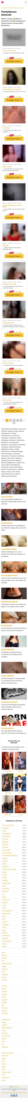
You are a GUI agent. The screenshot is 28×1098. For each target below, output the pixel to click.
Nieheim (4, 875)
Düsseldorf (5, 974)
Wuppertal (5, 1000)
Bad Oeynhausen (7, 911)
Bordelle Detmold (7, 649)
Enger (4, 916)
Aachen (4, 1030)
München (4, 958)
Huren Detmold (6, 523)
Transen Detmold (7, 675)
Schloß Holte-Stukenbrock (9, 855)
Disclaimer (25, 1092)
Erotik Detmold (6, 625)
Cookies (17, 1092)
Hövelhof (4, 861)
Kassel (4, 1069)
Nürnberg (4, 991)
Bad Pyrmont (6, 899)
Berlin (3, 952)
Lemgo (4, 831)
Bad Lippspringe (7, 853)
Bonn (3, 1005)
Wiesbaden (5, 1013)
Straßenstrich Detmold (9, 601)
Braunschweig (6, 1036)
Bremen (4, 977)
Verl (3, 894)
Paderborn (5, 891)
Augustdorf (5, 828)
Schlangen (5, 842)
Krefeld (4, 1038)
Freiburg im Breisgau (8, 1053)
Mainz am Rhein (6, 1072)
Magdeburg (5, 1047)
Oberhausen (5, 1055)
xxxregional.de (16, 1086)
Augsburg (4, 1025)
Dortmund (4, 969)
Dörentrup (5, 839)
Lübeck (4, 1058)
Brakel (4, 930)
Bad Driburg (5, 888)
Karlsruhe (4, 1011)
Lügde (4, 897)
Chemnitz (4, 1033)
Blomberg (5, 844)
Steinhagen (5, 924)
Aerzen (4, 905)
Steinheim (5, 847)
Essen (3, 972)
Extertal (4, 872)
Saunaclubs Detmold (8, 549)
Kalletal (4, 864)
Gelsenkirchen (6, 1019)
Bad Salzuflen (6, 850)
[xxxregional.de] (2, 3)
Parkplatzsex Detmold (9, 702)
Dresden (4, 994)
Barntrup (4, 858)
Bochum (4, 997)
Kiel (3, 1044)
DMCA (20, 1092)
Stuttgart (4, 966)
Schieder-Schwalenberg (9, 869)
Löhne (4, 908)
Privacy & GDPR (12, 1092)
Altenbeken (5, 866)
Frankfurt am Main (7, 963)
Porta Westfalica (7, 941)
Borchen (4, 922)
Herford (4, 877)
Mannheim (5, 1008)
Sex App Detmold (7, 728)
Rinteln (4, 927)
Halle (3, 1041)
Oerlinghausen (6, 833)
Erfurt (3, 1061)
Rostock (4, 1064)
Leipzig (4, 988)
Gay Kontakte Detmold (9, 575)
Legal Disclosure (4, 1092)
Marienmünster (6, 883)
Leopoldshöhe (6, 836)
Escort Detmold (7, 496)
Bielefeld (4, 880)
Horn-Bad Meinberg (8, 825)
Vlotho (4, 886)
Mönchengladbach (7, 1027)
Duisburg (4, 986)
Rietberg (4, 933)
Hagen (3, 1066)
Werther (4, 946)
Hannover (4, 980)
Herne (3, 1080)
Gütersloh (5, 938)
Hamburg (4, 955)
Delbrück (4, 902)
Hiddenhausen (6, 913)
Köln (3, 961)
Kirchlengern (6, 935)
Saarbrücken (5, 1077)
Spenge (4, 944)
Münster (4, 1022)
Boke (3, 919)
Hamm (3, 1075)
